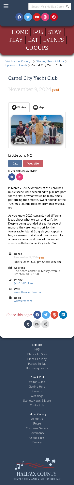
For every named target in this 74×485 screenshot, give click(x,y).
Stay (55, 32)
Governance (37, 433)
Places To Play (37, 359)
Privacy (37, 442)
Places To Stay (37, 354)
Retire (37, 423)
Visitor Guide (37, 381)
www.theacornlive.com (28, 292)
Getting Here (37, 386)
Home (20, 32)
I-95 (38, 32)
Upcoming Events (16, 65)
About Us (37, 418)
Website (33, 163)
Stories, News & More (50, 61)
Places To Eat (37, 363)
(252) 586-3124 (23, 283)
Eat (33, 40)
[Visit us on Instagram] (19, 176)
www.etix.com (23, 301)
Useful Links (37, 437)
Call (15, 163)
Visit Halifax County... (19, 61)
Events (53, 40)
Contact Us (37, 405)
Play (16, 40)
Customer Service (37, 428)
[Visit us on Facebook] (11, 176)
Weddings (37, 396)
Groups (37, 48)
